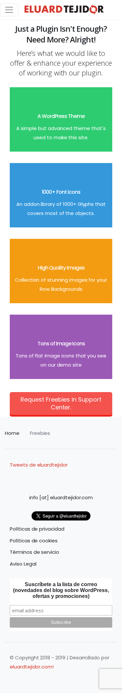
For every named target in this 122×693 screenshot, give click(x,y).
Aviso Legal (23, 563)
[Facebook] (30, 477)
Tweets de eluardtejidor (39, 464)
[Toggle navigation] (9, 9)
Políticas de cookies (34, 540)
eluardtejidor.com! (32, 666)
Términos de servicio (34, 552)
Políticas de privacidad (37, 528)
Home (12, 433)
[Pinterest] (79, 477)
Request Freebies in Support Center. (61, 403)
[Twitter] (91, 477)
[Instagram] (42, 477)
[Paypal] (67, 477)
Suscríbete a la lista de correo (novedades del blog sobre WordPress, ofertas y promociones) (61, 590)
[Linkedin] (55, 477)
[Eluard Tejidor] (64, 10)
